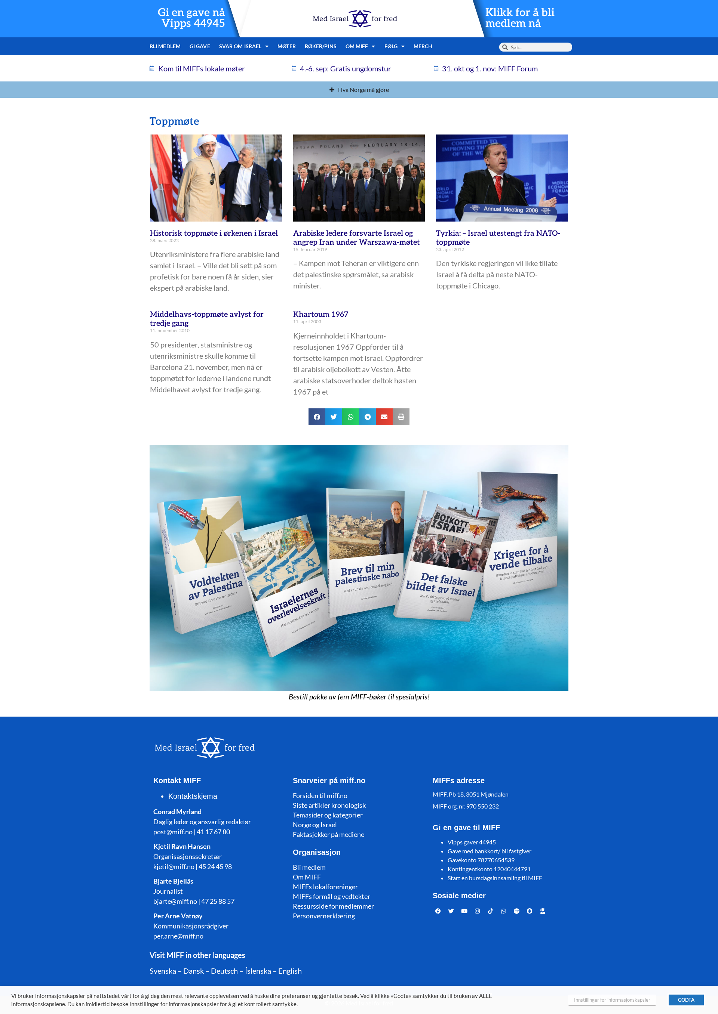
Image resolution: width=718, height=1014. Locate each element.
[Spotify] (516, 911)
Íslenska (258, 970)
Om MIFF (307, 877)
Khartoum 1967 (321, 314)
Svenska (163, 970)
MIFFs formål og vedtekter (331, 896)
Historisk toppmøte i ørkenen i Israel (214, 233)
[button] (317, 416)
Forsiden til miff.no (320, 795)
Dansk (193, 970)
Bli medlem (165, 46)
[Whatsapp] (503, 911)
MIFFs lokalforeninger (325, 886)
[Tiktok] (490, 911)
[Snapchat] (530, 911)
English (290, 970)
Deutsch (224, 970)
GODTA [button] (686, 1000)
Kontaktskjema (192, 796)
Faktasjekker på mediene (328, 834)
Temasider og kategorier (328, 815)
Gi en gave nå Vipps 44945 (191, 18)
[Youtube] (464, 911)
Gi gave (200, 46)
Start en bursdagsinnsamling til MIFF (495, 877)
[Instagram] (477, 911)
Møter (286, 46)
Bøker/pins (321, 46)
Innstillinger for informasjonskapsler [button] (612, 1000)
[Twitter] (451, 911)
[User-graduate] (543, 911)
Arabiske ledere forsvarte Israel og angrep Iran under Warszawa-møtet (356, 238)
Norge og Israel (315, 824)
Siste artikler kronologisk (329, 805)
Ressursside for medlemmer (333, 906)
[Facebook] (438, 911)
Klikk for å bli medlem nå (520, 18)
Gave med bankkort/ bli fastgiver (489, 850)
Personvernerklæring (324, 916)
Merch (423, 46)
